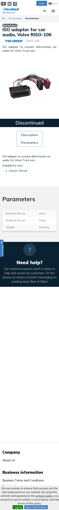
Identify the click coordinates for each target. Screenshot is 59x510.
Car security (14, 18)
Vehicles (10, 12)
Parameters (29, 143)
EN (54, 4)
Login (42, 3)
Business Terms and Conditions (23, 480)
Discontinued (32, 18)
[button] (1, 248)
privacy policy (44, 495)
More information (36, 507)
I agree (18, 507)
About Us (8, 460)
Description (29, 135)
